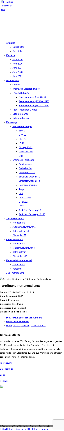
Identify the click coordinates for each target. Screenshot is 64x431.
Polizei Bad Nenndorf (17, 321)
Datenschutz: (6, 369)
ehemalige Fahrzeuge (23, 160)
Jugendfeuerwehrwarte (24, 227)
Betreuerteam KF (21, 252)
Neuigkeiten (18, 47)
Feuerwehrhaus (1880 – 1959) (34, 105)
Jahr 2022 (17, 76)
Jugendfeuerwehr (15, 218)
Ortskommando (20, 114)
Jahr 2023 (17, 72)
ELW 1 (22, 130)
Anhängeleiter (25, 164)
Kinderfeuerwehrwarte (23, 247)
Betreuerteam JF (21, 231)
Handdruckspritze (28, 185)
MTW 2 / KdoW (38, 325)
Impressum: (6, 363)
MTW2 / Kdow (26, 151)
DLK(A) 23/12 (13, 325)
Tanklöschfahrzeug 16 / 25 (32, 214)
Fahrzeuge (11, 122)
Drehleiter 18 (25, 168)
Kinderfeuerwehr (14, 239)
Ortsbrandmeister (21, 118)
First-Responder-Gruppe (24, 109)
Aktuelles (11, 42)
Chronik (16, 84)
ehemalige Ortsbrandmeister (26, 88)
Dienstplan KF (19, 256)
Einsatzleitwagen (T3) (30, 180)
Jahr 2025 (17, 63)
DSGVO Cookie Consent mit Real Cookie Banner (24, 429)
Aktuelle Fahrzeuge (22, 126)
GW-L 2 (22, 134)
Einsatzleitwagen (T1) (30, 176)
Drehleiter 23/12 (27, 172)
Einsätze (10, 55)
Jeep (21, 189)
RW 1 (21, 206)
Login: (3, 375)
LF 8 (21, 193)
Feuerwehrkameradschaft (19, 260)
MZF (21, 155)
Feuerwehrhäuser (21, 93)
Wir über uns (12, 80)
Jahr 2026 (17, 59)
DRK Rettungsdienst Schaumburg (24, 317)
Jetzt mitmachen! (15, 273)
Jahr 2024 (17, 67)
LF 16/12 (23, 201)
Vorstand (16, 268)
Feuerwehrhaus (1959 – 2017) (34, 101)
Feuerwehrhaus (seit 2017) (32, 97)
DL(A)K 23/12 (25, 147)
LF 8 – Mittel (25, 197)
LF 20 (21, 143)
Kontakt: (4, 381)
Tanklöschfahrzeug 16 (30, 210)
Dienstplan (17, 51)
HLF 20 (22, 139)
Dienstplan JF (19, 235)
